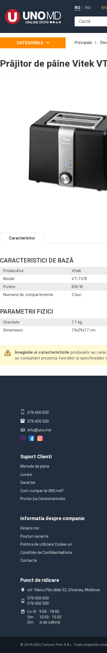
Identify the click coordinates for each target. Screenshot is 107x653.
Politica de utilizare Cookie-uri (46, 544)
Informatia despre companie (52, 518)
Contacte (28, 560)
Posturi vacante (34, 536)
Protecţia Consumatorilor (43, 498)
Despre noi (29, 528)
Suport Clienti (36, 456)
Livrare (26, 474)
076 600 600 (38, 412)
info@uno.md (39, 430)
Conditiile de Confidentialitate (46, 552)
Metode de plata (34, 466)
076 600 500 (38, 421)
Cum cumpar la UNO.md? (42, 491)
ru (88, 8)
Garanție (27, 482)
